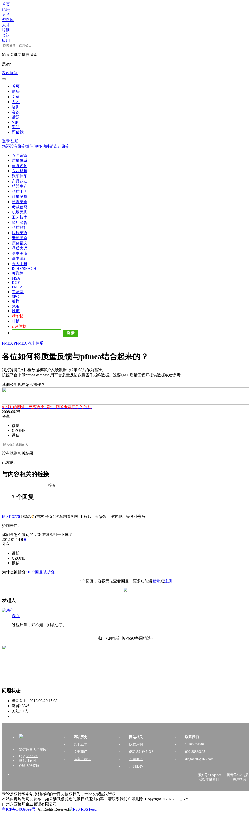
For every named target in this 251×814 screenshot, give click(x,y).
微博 (16, 425)
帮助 (16, 127)
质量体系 (19, 160)
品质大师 (19, 248)
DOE (16, 283)
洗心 (16, 616)
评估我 (18, 132)
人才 (6, 25)
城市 (16, 311)
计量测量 (19, 197)
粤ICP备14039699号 (19, 809)
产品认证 (19, 181)
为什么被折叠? (14, 572)
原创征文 (19, 243)
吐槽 (16, 321)
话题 (16, 117)
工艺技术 (19, 217)
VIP (15, 122)
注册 (15, 141)
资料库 (8, 20)
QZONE (18, 430)
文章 (6, 15)
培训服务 (136, 766)
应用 (6, 40)
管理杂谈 (19, 155)
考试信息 (19, 207)
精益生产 (19, 186)
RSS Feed (88, 809)
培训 (6, 30)
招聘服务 (136, 759)
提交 (52, 485)
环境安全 (19, 202)
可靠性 (18, 273)
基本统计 (19, 258)
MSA (16, 278)
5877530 (32, 756)
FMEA (17, 287)
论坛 (6, 9)
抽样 (16, 301)
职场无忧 (19, 212)
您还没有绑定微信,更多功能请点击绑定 (36, 146)
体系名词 (19, 166)
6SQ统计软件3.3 (141, 752)
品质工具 (19, 191)
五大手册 (19, 264)
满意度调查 (82, 759)
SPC (15, 297)
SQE (15, 306)
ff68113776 (11, 516)
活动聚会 (19, 238)
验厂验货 (19, 222)
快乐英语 (19, 233)
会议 (6, 35)
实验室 (18, 292)
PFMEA (20, 343)
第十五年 (80, 744)
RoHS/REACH (24, 269)
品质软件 (19, 227)
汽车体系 (19, 176)
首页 (6, 4)
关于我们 (80, 752)
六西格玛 (19, 171)
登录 (6, 141)
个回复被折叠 (41, 572)
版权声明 (136, 744)
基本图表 (19, 253)
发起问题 (10, 73)
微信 (16, 435)
